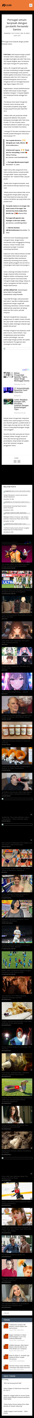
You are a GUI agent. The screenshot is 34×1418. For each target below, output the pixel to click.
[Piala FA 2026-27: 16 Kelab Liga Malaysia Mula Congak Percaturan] (6, 1356)
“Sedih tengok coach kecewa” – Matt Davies (16, 1412)
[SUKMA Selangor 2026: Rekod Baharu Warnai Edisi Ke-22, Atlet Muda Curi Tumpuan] (6, 1346)
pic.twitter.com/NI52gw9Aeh (16, 223)
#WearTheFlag (11, 155)
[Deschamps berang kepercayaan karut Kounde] (17, 502)
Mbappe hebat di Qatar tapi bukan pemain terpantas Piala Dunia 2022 (16, 518)
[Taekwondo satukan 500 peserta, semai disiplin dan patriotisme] (6, 1326)
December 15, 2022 (12, 164)
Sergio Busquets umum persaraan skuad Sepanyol (16, 496)
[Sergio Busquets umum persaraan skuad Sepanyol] (17, 491)
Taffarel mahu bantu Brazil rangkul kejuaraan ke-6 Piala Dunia (16, 529)
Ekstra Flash (20, 1330)
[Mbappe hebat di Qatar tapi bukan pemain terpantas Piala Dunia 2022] (17, 513)
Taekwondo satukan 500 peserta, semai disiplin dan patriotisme (18, 1326)
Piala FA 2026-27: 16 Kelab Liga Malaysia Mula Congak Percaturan (19, 1357)
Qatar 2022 (17, 35)
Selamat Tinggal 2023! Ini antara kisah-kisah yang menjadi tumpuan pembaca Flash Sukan (17, 1397)
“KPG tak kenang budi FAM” (13, 1383)
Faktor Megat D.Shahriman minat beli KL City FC (16, 1389)
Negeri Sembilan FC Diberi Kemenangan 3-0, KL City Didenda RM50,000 (17, 1336)
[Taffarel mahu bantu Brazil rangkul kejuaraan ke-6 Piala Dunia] (17, 524)
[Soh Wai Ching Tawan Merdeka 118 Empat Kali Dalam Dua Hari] (6, 1367)
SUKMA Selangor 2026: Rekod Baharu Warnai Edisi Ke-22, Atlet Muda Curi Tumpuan (18, 1347)
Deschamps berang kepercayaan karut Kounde (15, 507)
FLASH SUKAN (14, 33)
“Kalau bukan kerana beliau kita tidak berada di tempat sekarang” (16, 1405)
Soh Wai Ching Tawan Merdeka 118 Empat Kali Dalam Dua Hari (19, 1366)
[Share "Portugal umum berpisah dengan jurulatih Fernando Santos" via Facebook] (15, 461)
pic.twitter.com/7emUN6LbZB (16, 157)
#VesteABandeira (12, 145)
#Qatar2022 (22, 213)
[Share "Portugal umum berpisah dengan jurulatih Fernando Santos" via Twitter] (19, 461)
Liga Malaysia (20, 1340)
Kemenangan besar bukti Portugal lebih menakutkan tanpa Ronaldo (15, 292)
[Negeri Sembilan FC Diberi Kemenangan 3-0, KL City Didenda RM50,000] (6, 1336)
